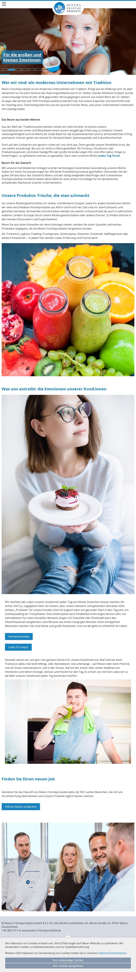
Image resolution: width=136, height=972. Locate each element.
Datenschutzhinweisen (112, 953)
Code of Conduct (18, 647)
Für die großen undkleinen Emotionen (22, 57)
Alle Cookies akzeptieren (68, 966)
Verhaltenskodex (18, 636)
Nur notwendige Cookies (68, 960)
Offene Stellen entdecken (21, 807)
